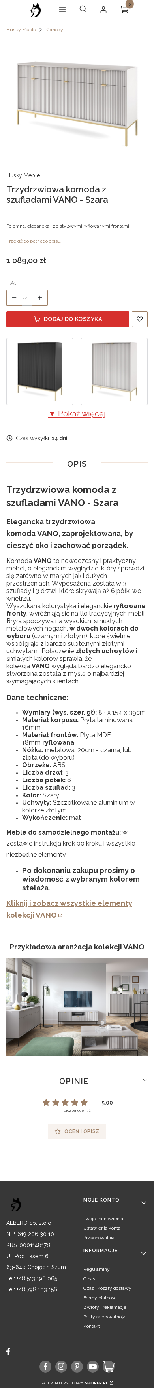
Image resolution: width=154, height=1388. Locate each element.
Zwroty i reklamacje (104, 1307)
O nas (89, 1279)
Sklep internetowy (74, 1383)
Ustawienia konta (101, 1228)
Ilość (11, 283)
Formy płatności (100, 1298)
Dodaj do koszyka (73, 319)
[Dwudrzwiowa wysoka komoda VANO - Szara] (114, 371)
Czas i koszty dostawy (107, 1288)
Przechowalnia (99, 1237)
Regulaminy (96, 1269)
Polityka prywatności (105, 1317)
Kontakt (91, 1326)
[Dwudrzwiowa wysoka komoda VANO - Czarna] (39, 371)
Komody (54, 29)
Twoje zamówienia (103, 1218)
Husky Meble (21, 29)
